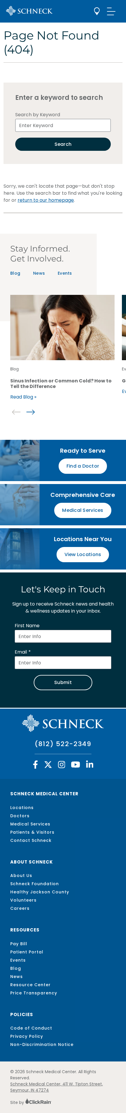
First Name (27, 625)
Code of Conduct (31, 1028)
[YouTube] (75, 766)
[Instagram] (61, 766)
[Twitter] (48, 766)
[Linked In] (89, 766)
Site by (17, 1102)
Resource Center (30, 985)
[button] (30, 412)
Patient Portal (26, 952)
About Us (21, 875)
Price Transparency (33, 993)
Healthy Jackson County (39, 892)
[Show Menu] (111, 11)
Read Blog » (23, 397)
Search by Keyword (37, 114)
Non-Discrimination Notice (42, 1044)
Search (63, 144)
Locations (22, 808)
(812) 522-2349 (63, 743)
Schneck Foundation (34, 884)
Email (21, 652)
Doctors (20, 816)
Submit (63, 682)
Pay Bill (18, 944)
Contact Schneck (31, 840)
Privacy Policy (26, 1036)
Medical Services (30, 824)
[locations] (97, 11)
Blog (15, 273)
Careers (20, 908)
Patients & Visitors (32, 832)
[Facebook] (35, 766)
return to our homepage (46, 200)
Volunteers (23, 900)
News (39, 273)
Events (65, 273)
